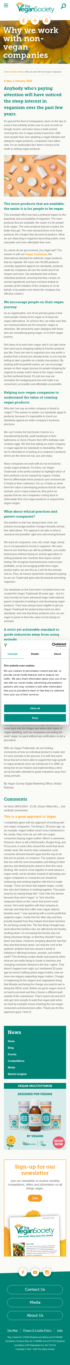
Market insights (17, 1074)
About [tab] (57, 653)
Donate (24, 20)
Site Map (12, 1330)
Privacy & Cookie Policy (37, 1330)
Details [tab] (35, 653)
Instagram (47, 1272)
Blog (21, 72)
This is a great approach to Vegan (30, 816)
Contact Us (35, 1289)
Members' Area (46, 20)
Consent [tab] (12, 653)
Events (12, 1054)
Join (35, 20)
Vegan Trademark (36, 254)
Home (6, 72)
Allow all (35, 708)
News (14, 72)
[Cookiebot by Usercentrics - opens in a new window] (52, 645)
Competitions (16, 1061)
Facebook (23, 1272)
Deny (35, 717)
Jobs (60, 1330)
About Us (35, 1315)
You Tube (35, 1272)
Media (11, 1067)
